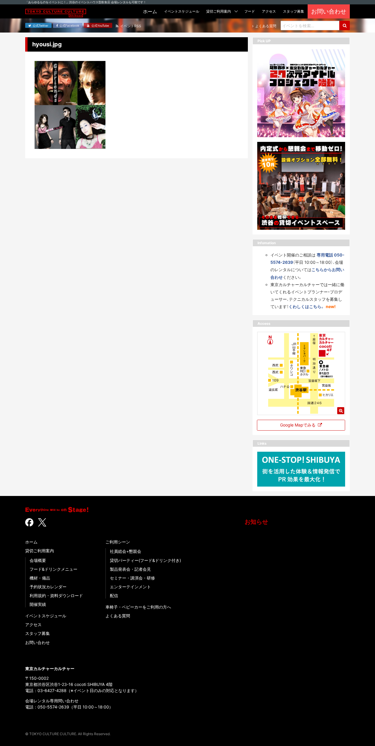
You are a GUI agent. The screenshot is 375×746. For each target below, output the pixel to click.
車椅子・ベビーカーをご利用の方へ (138, 606)
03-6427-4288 (52, 690)
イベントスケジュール (45, 615)
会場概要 (38, 560)
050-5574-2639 (53, 706)
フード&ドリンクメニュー (53, 569)
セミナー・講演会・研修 (132, 577)
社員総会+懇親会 (125, 551)
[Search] (344, 25)
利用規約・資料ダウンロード (56, 595)
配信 (114, 595)
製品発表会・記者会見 (130, 569)
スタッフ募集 (37, 633)
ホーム (31, 541)
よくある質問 (117, 615)
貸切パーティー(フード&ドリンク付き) (145, 560)
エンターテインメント (130, 586)
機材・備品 (40, 577)
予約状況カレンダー (48, 586)
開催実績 (38, 604)
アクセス (33, 624)
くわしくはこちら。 (307, 306)
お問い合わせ (37, 642)
